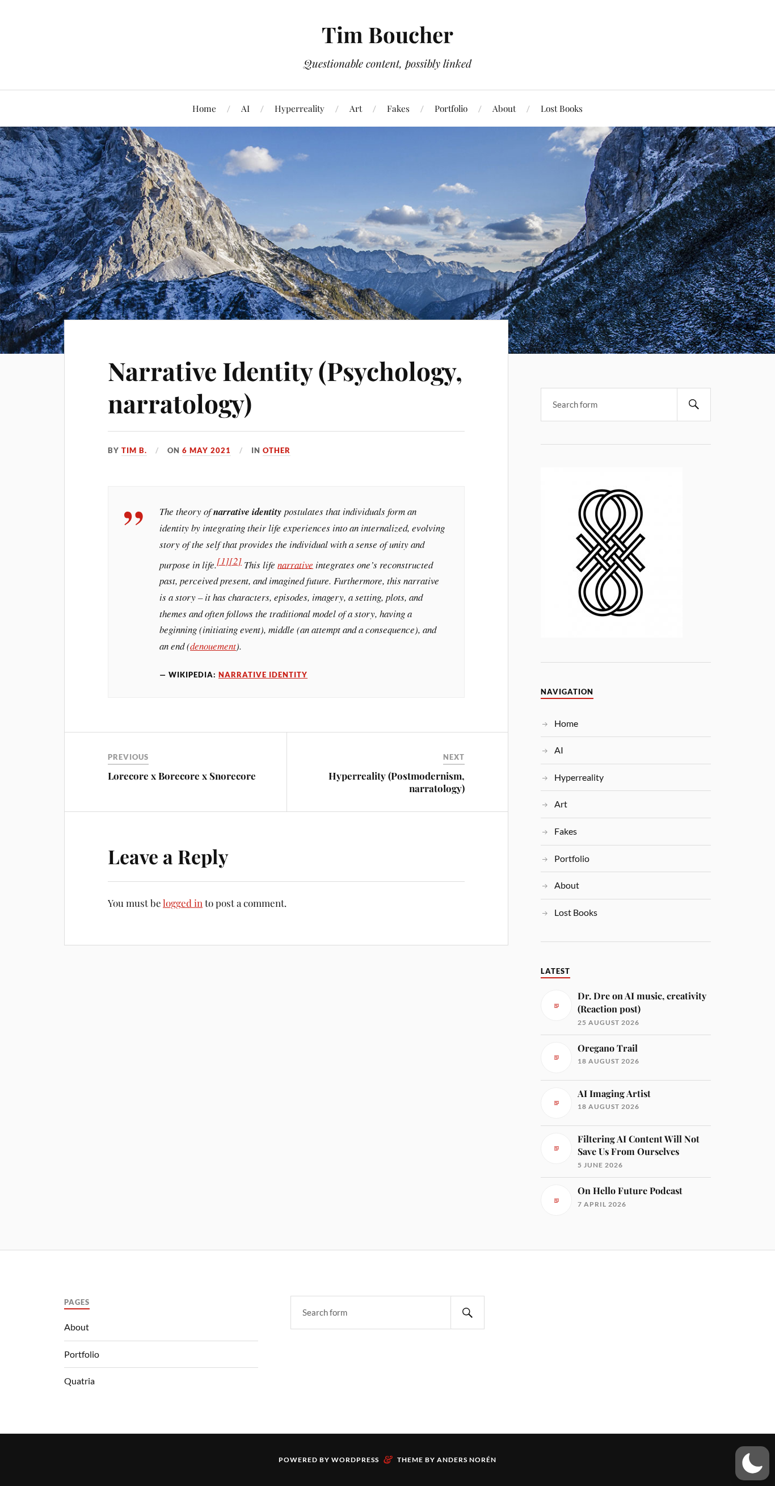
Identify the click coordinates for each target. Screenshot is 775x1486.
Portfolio (451, 108)
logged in (183, 903)
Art (355, 108)
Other (276, 450)
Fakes (398, 108)
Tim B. (134, 450)
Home (204, 108)
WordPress (355, 1459)
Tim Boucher (387, 34)
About (504, 108)
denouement (213, 645)
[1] (223, 560)
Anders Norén (466, 1459)
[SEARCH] (694, 404)
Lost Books (562, 108)
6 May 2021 (206, 450)
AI (245, 108)
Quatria (79, 1380)
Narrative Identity (263, 674)
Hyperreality (300, 108)
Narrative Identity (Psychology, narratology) (285, 387)
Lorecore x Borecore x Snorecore (182, 775)
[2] (235, 560)
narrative (295, 564)
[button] (752, 1463)
